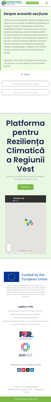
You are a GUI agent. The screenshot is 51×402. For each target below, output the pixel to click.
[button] (46, 3)
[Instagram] (28, 370)
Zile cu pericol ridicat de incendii (25, 93)
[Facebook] (19, 370)
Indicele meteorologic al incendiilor (25, 84)
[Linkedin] (32, 370)
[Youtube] (23, 370)
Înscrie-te (25, 187)
